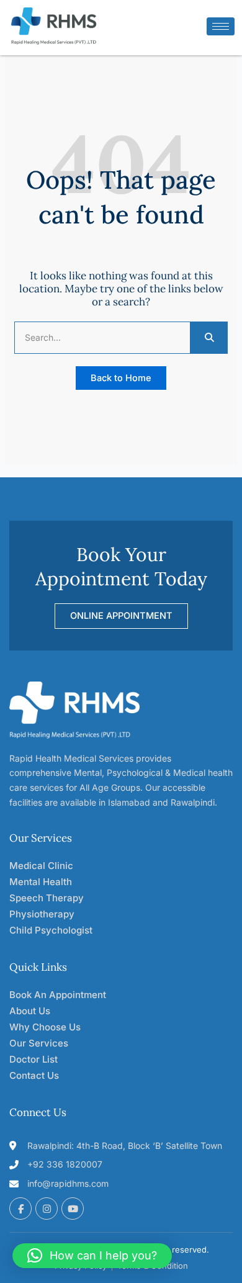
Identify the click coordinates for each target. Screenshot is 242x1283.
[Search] (208, 337)
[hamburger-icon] (221, 26)
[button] (92, 1255)
